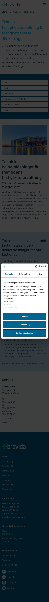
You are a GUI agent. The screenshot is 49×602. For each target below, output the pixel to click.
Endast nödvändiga (24, 333)
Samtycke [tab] (9, 274)
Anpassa (23, 325)
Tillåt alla (24, 316)
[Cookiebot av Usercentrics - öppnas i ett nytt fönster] (35, 267)
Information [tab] (24, 274)
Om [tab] (40, 274)
